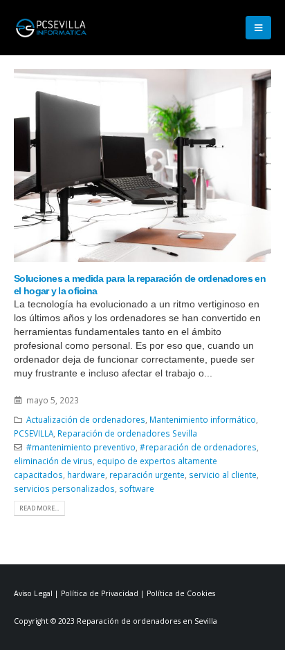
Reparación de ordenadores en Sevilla (147, 621)
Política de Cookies (181, 593)
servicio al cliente (223, 474)
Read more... (39, 508)
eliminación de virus (53, 460)
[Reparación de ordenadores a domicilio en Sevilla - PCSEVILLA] (52, 27)
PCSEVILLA (33, 433)
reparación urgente (147, 474)
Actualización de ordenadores (85, 419)
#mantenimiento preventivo (81, 446)
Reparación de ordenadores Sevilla (127, 433)
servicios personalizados (64, 488)
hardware (86, 474)
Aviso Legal (33, 593)
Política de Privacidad (99, 593)
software (136, 488)
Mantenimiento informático (202, 419)
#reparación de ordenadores (198, 446)
